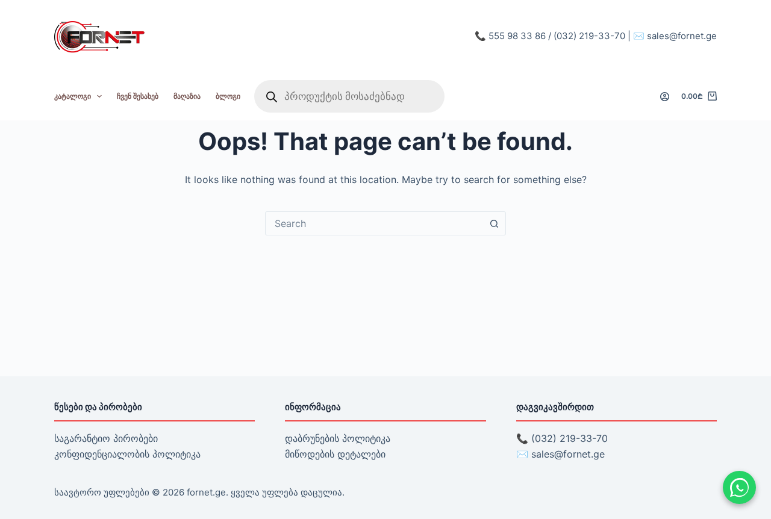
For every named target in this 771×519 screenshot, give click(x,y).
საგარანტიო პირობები (106, 438)
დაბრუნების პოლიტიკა (337, 438)
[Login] (664, 96)
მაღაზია (187, 96)
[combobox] (374, 223)
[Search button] (493, 223)
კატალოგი (72, 96)
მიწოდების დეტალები (335, 454)
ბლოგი (228, 96)
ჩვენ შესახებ (137, 96)
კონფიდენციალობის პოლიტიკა (127, 454)
